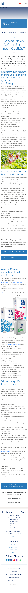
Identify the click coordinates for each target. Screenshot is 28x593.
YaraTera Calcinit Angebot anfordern (14, 251)
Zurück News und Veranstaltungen (15, 32)
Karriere (14, 552)
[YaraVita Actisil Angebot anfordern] (14, 256)
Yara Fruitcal (5, 293)
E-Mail (14, 536)
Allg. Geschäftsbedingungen (14, 574)
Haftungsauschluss (14, 577)
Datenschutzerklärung (14, 568)
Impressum (14, 571)
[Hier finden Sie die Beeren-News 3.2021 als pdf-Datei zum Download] (14, 483)
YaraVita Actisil (5, 451)
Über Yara (14, 544)
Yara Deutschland (14, 547)
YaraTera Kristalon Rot (13, 344)
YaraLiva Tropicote (18, 282)
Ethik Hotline (14, 549)
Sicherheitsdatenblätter (14, 581)
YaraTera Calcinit (5, 282)
